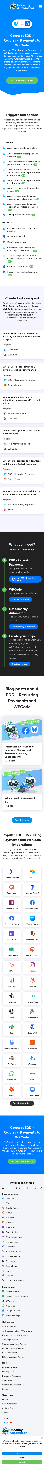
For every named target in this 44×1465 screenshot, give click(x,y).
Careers (5, 1412)
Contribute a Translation (13, 1385)
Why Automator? (9, 1404)
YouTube (11, 1423)
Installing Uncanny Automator (15, 1335)
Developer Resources (11, 1376)
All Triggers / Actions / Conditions (17, 1331)
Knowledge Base (9, 1367)
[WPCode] (27, 23)
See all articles (22, 820)
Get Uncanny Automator (22, 80)
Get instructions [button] (19, 664)
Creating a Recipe (10, 1339)
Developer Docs (9, 1372)
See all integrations (22, 1103)
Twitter (7, 1423)
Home (5, 1399)
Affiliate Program (9, 1408)
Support (5, 1389)
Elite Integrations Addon (13, 1357)
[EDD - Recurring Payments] (16, 23)
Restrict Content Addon (13, 1348)
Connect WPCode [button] (20, 599)
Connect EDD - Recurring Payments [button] (23, 579)
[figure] (4, 148)
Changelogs (7, 1380)
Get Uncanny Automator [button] (23, 626)
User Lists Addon (9, 1352)
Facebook (4, 1423)
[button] (40, 6)
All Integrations (9, 1326)
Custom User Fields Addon (14, 1344)
